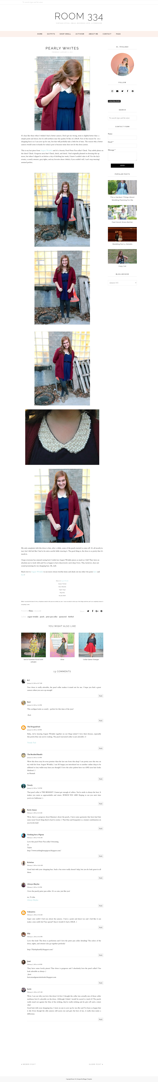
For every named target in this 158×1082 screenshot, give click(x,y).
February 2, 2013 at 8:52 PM (34, 937)
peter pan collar (51, 617)
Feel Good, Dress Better (122, 222)
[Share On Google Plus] (97, 611)
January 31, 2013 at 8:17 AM (34, 683)
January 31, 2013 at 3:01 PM (34, 730)
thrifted (71, 617)
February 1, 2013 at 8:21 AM (34, 813)
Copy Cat (122, 266)
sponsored (63, 617)
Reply (100, 696)
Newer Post (29, 1064)
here (95, 572)
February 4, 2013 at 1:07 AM (34, 992)
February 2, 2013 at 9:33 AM (34, 915)
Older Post (95, 1064)
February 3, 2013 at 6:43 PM (34, 964)
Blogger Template (87, 1079)
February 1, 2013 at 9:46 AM (34, 838)
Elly (28, 933)
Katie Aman (32, 810)
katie (29, 989)
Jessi (29, 961)
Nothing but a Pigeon (35, 834)
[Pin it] (101, 611)
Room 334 (79, 16)
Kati (29, 702)
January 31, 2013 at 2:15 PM (34, 705)
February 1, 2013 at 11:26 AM (35, 865)
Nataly (30, 785)
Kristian (30, 862)
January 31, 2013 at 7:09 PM (34, 788)
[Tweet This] (88, 611)
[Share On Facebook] (92, 611)
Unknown (31, 912)
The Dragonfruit (33, 727)
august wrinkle (33, 617)
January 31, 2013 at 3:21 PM (34, 757)
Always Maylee (33, 884)
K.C (28, 680)
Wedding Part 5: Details (122, 244)
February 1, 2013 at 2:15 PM (34, 887)
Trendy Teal (31, 742)
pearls (42, 617)
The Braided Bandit (34, 754)
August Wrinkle (46, 150)
